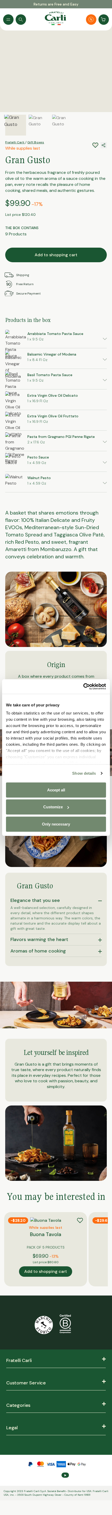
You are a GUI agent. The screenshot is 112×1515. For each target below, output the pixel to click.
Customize (53, 807)
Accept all (56, 789)
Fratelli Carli (15, 142)
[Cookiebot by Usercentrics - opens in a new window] (83, 686)
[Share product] (104, 145)
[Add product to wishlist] (80, 1220)
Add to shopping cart (56, 255)
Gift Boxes (35, 142)
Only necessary (56, 824)
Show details (84, 773)
